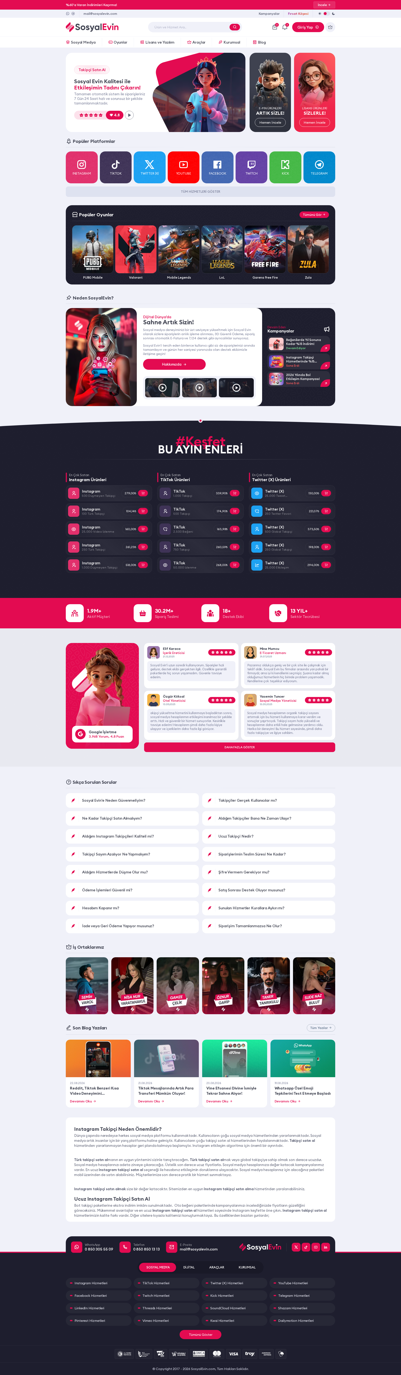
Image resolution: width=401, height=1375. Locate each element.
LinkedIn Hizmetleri (89, 1308)
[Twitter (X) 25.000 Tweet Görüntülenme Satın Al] (326, 493)
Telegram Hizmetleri (294, 1295)
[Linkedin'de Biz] (325, 1247)
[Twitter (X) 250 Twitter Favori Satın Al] (326, 511)
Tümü (312, 215)
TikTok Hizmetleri (155, 1283)
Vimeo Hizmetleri (155, 1320)
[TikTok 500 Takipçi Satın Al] (235, 511)
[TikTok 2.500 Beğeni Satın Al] (235, 529)
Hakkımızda (171, 364)
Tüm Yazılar (319, 1028)
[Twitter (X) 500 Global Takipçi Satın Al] (326, 529)
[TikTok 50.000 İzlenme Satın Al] (235, 565)
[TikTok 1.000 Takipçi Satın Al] (235, 493)
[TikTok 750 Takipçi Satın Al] (235, 547)
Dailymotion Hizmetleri (296, 1320)
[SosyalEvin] (263, 1247)
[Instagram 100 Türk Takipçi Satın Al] (143, 511)
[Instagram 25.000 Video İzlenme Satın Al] (143, 529)
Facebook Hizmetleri (91, 1295)
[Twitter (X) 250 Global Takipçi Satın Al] (326, 547)
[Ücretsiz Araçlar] (330, 27)
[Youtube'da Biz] (315, 1247)
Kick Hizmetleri (221, 1295)
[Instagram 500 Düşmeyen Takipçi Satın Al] (143, 493)
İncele (322, 5)
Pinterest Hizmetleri (90, 1320)
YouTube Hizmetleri (293, 1283)
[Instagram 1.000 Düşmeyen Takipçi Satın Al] (143, 565)
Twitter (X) (274, 491)
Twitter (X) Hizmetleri (226, 1283)
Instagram (91, 491)
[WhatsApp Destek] (68, 13)
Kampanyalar (269, 13)
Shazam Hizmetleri (292, 1308)
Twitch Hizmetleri (155, 1295)
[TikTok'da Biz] (306, 1247)
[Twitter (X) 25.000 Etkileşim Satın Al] (326, 565)
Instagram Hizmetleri (91, 1283)
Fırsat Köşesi (298, 13)
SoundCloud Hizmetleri (228, 1308)
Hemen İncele (270, 122)
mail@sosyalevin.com (100, 13)
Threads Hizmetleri (157, 1308)
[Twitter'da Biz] (296, 1247)
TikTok (179, 491)
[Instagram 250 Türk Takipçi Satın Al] (143, 547)
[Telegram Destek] (73, 13)
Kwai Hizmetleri (222, 1320)
